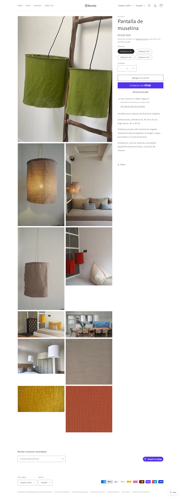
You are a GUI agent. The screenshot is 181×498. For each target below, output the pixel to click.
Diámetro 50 (126, 57)
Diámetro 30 (126, 51)
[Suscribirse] (62, 459)
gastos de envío (142, 39)
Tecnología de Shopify (44, 492)
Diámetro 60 (143, 57)
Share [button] (122, 164)
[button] (149, 5)
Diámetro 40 (143, 51)
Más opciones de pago (140, 92)
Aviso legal (126, 492)
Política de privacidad (80, 492)
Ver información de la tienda (133, 106)
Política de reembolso (62, 492)
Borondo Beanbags (29, 492)
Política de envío (113, 492)
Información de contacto (140, 492)
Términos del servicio (97, 492)
